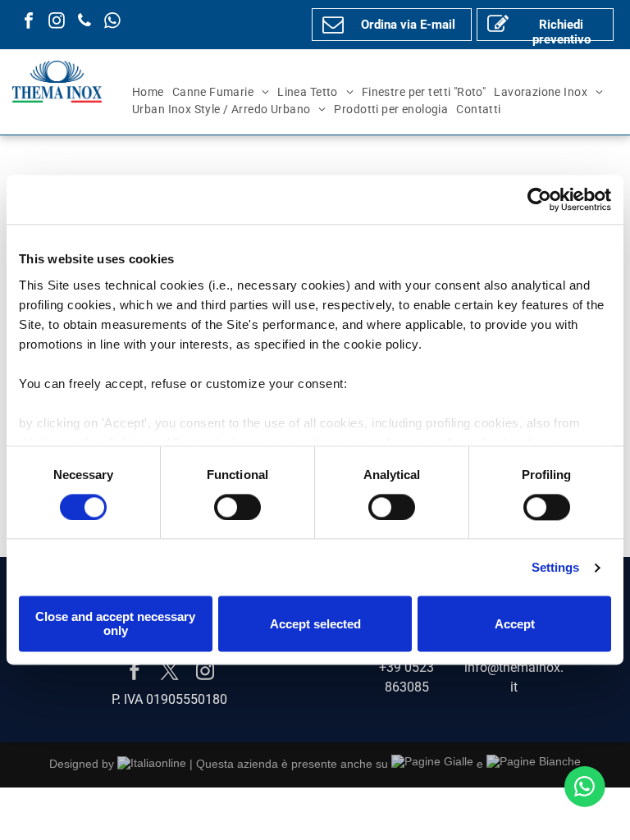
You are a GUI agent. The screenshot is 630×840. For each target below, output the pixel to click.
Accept (515, 624)
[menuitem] (148, 92)
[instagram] (56, 22)
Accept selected (315, 624)
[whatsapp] (112, 22)
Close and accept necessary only (115, 624)
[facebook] (28, 22)
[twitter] (170, 673)
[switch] (237, 507)
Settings (556, 567)
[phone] (84, 22)
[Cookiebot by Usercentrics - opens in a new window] (539, 199)
